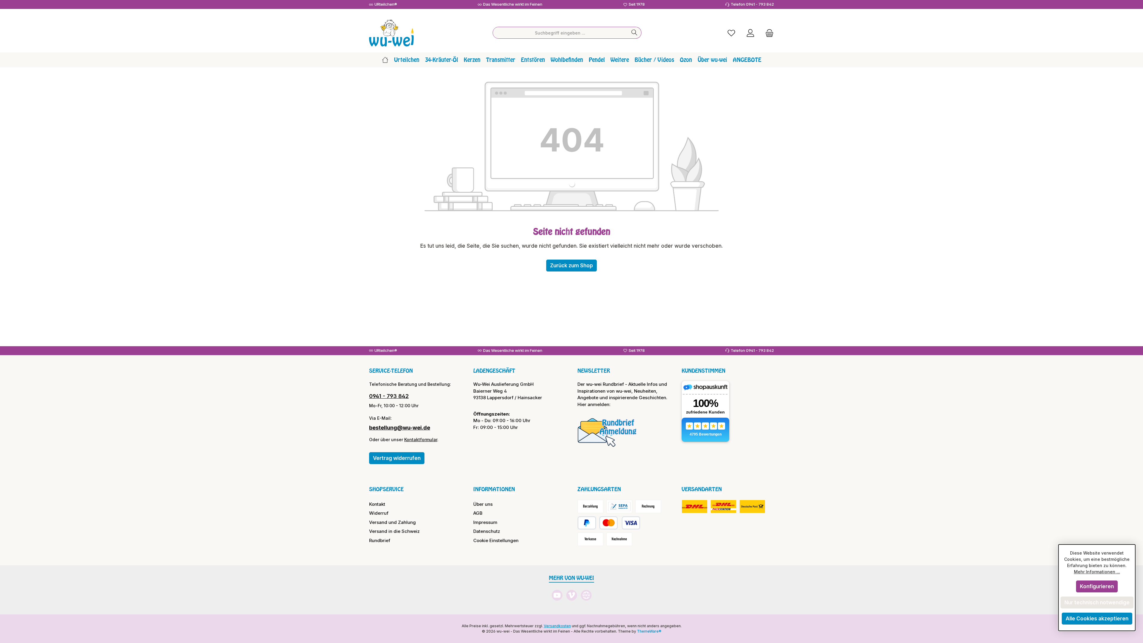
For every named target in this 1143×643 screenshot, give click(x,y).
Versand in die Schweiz (394, 531)
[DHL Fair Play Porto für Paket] (695, 506)
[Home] (385, 59)
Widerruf (378, 513)
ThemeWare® (649, 631)
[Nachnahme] (619, 539)
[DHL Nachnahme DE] (752, 506)
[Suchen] (634, 33)
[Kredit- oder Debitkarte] (619, 523)
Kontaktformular (420, 439)
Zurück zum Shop (571, 266)
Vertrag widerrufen (397, 458)
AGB (478, 513)
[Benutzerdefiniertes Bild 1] (607, 432)
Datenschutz (486, 531)
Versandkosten (557, 626)
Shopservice (386, 489)
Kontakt (377, 504)
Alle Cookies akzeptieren (1097, 619)
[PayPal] (586, 523)
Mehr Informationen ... (1097, 571)
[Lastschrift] (619, 506)
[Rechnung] (648, 506)
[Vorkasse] (590, 539)
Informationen (494, 489)
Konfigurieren (1097, 586)
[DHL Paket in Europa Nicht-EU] (723, 506)
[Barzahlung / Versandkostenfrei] (590, 506)
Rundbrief (379, 540)
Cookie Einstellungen (496, 540)
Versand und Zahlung (392, 522)
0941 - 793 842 (389, 396)
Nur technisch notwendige (1097, 602)
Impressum (485, 522)
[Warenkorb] (767, 33)
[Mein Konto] (750, 33)
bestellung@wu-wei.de (399, 427)
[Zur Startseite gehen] (391, 32)
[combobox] (560, 33)
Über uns (483, 504)
